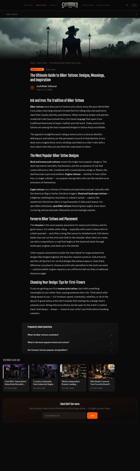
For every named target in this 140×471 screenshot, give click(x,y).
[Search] (127, 5)
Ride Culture (28, 5)
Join (92, 415)
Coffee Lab (53, 5)
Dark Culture (41, 5)
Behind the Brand (103, 5)
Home (32, 63)
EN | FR (134, 5)
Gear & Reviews (88, 5)
